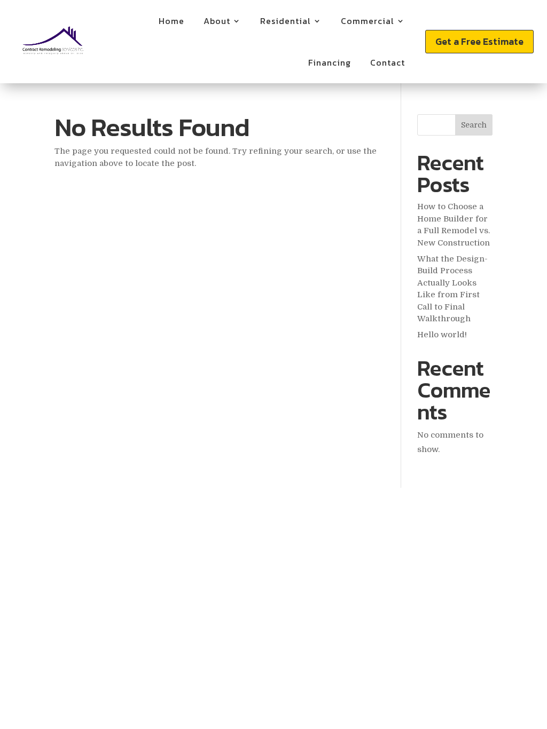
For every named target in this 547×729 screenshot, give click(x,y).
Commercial (367, 21)
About (217, 21)
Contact (387, 62)
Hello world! (442, 334)
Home (171, 21)
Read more (93, 128)
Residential (285, 21)
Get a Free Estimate (479, 41)
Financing (329, 62)
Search (474, 125)
